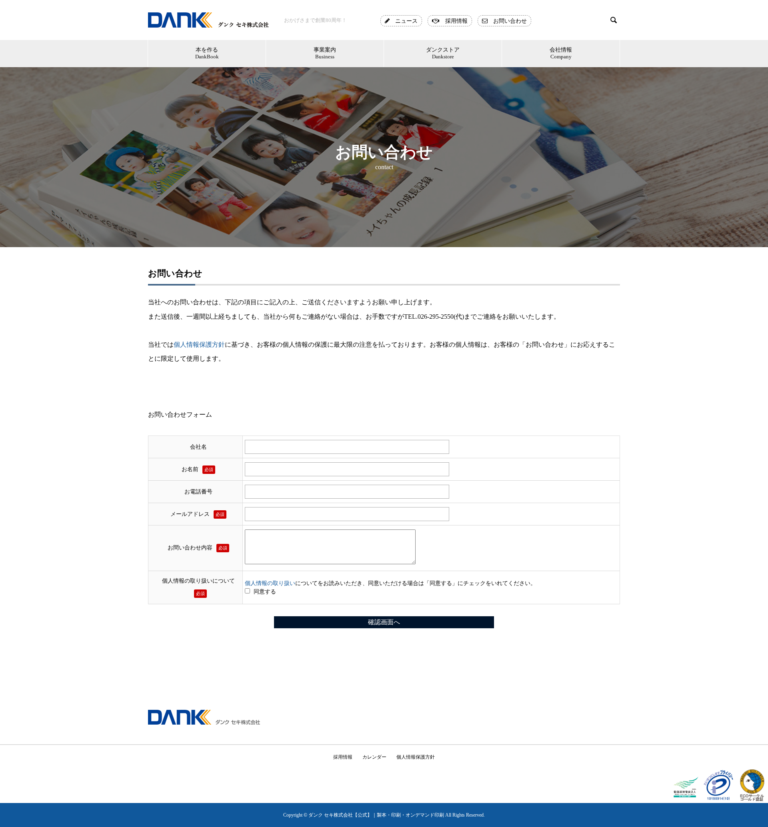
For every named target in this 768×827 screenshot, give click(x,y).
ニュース (404, 21)
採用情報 (454, 21)
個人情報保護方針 (199, 344)
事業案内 (325, 53)
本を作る (207, 53)
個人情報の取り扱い (270, 583)
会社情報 (561, 53)
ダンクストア (443, 53)
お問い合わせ (507, 21)
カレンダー (374, 757)
